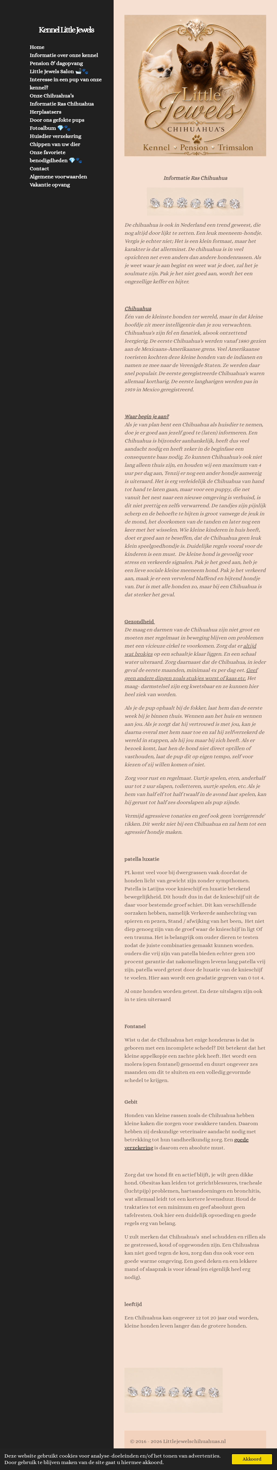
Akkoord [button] (252, 1459)
